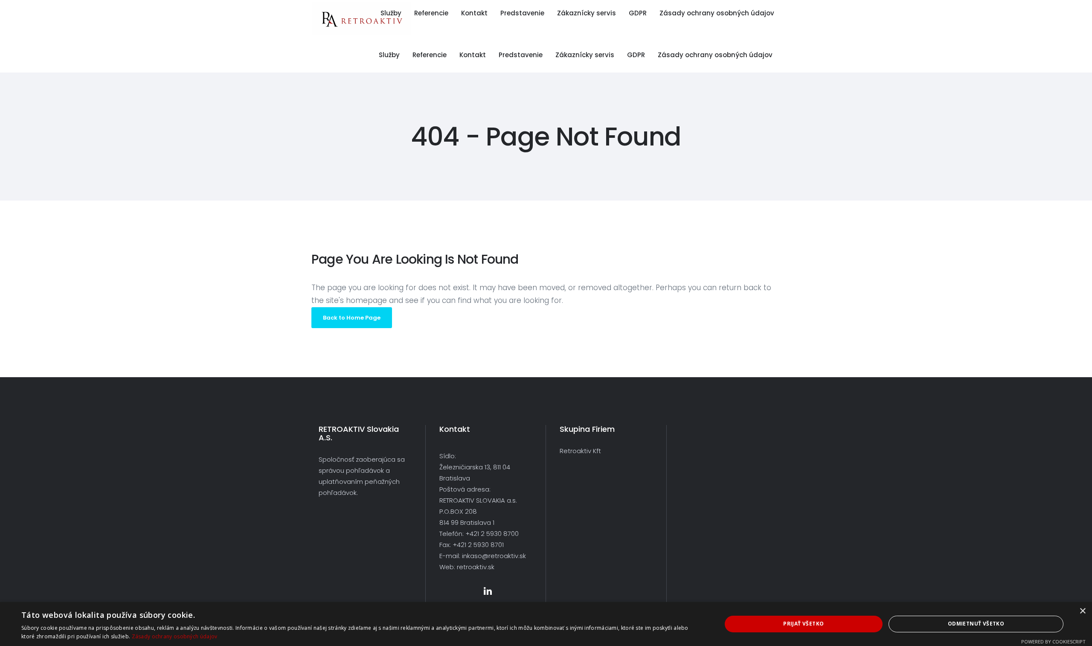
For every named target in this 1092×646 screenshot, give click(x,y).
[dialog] (546, 624)
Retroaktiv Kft (580, 450)
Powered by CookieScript (1053, 641)
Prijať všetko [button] (803, 623)
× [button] (1082, 611)
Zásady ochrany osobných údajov (175, 636)
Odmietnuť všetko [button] (976, 623)
